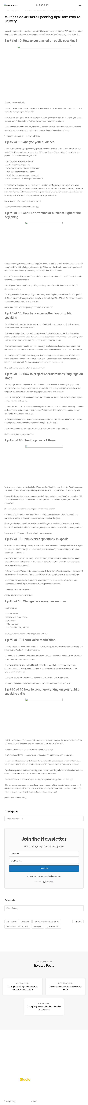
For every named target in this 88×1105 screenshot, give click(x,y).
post (71, 779)
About (34, 1101)
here (38, 136)
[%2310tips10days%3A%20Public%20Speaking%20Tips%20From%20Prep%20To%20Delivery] (32, 936)
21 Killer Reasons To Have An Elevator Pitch (65, 988)
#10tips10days (11, 921)
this (32, 434)
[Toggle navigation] (80, 5)
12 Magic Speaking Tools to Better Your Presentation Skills (22, 988)
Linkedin (30, 792)
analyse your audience (32, 201)
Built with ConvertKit (53, 881)
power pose (50, 428)
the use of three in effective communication (35, 533)
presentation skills (53, 926)
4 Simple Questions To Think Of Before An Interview (44, 1008)
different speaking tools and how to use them (35, 307)
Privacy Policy (9, 1101)
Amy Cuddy (25, 921)
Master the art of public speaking (18, 926)
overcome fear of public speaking (31, 368)
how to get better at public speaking (47, 921)
